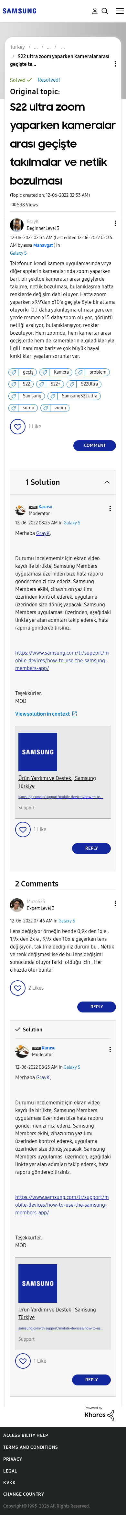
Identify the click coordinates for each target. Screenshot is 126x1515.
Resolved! (49, 80)
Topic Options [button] (104, 64)
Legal (10, 1471)
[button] (104, 223)
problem (97, 372)
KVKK (9, 1482)
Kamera (61, 372)
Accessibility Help (25, 1435)
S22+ (55, 384)
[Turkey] (19, 10)
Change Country (23, 1494)
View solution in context (42, 714)
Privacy (12, 1459)
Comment (95, 445)
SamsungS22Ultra (79, 396)
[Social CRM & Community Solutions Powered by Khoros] (99, 1413)
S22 (26, 384)
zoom (60, 408)
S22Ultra (89, 384)
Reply (91, 848)
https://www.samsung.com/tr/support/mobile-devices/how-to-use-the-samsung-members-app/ (62, 660)
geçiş (28, 372)
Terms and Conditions (30, 1447)
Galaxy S (18, 253)
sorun (28, 408)
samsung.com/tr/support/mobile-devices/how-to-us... (60, 797)
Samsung (32, 396)
